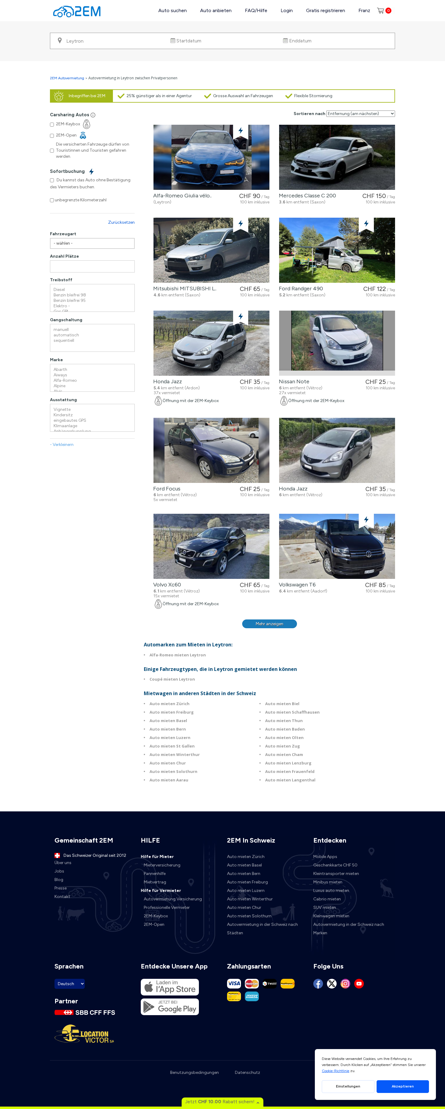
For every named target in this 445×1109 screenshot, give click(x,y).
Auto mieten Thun (284, 720)
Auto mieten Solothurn (173, 771)
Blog (58, 879)
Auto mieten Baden (285, 729)
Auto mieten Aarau (169, 780)
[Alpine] (92, 386)
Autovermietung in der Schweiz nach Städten (262, 929)
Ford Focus (165, 488)
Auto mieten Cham (284, 754)
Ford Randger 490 (299, 288)
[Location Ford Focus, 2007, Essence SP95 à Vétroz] (211, 450)
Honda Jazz (166, 381)
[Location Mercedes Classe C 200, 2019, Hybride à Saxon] (337, 157)
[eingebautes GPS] (92, 420)
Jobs (59, 871)
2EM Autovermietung (67, 78)
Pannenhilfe (155, 873)
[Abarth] (92, 369)
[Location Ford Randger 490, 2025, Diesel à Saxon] (337, 250)
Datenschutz (247, 1072)
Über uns (62, 862)
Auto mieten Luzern (170, 737)
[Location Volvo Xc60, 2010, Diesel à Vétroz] (211, 546)
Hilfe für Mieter (157, 856)
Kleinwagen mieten (331, 916)
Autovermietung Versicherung (173, 899)
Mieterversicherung (162, 865)
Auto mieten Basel (168, 720)
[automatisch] (92, 335)
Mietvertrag (155, 882)
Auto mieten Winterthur (175, 754)
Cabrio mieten (327, 899)
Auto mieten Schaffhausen (292, 712)
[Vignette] (92, 409)
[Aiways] (92, 375)
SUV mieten (324, 907)
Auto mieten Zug (282, 746)
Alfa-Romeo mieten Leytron (178, 655)
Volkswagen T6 (296, 584)
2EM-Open (154, 924)
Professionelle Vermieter (167, 907)
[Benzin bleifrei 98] (92, 295)
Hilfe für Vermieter (161, 890)
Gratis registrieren (325, 10)
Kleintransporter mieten (336, 873)
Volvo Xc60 (166, 584)
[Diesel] (92, 289)
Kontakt (62, 896)
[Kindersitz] (92, 415)
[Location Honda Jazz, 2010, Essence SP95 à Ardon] (211, 343)
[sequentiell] (92, 340)
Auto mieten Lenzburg (288, 763)
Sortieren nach (309, 113)
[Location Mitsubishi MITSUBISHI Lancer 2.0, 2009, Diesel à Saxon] (211, 250)
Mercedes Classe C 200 (306, 195)
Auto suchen (172, 10)
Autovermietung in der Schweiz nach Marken (348, 929)
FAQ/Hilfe (256, 10)
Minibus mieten (327, 882)
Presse (60, 888)
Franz (364, 10)
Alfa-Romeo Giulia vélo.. (181, 195)
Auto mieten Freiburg (172, 712)
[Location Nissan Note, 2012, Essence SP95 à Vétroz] (337, 343)
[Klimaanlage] (92, 426)
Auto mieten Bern (168, 729)
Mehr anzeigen (269, 623)
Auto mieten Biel (282, 703)
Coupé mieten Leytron (172, 679)
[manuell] (92, 329)
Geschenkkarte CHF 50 (335, 865)
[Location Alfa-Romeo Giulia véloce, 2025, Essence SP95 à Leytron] (211, 157)
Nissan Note (292, 381)
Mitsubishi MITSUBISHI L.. (183, 288)
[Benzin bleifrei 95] (92, 300)
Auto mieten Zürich (170, 703)
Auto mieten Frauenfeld (290, 771)
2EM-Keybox (156, 916)
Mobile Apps (325, 856)
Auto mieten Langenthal (290, 780)
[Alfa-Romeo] (92, 380)
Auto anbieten (216, 10)
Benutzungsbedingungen (194, 1072)
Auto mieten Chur (168, 763)
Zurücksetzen (121, 222)
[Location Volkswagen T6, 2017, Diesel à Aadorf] (337, 546)
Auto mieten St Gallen (172, 746)
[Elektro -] (92, 306)
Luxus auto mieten (331, 890)
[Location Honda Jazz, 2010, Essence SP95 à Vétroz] (337, 450)
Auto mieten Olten (284, 737)
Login (287, 10)
